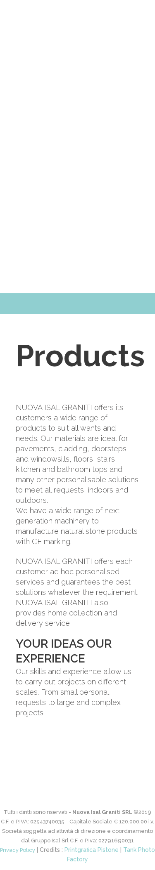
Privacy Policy (17, 850)
